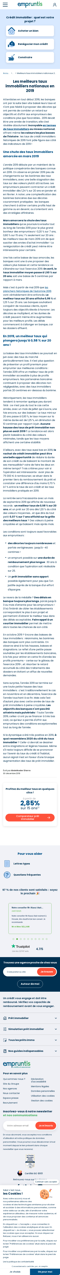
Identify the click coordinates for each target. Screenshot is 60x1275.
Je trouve (46, 971)
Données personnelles (43, 1091)
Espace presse (10, 1098)
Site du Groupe (11, 1083)
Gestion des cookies (42, 1100)
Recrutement (10, 1102)
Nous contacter (11, 1093)
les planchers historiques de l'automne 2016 (27, 289)
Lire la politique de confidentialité (18, 1261)
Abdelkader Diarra (20, 770)
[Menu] (5, 5)
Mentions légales (40, 1086)
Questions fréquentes (27, 874)
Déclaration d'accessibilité (38, 1080)
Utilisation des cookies (43, 1095)
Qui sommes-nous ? (14, 1079)
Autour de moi (30, 984)
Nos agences (10, 1088)
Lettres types (22, 863)
